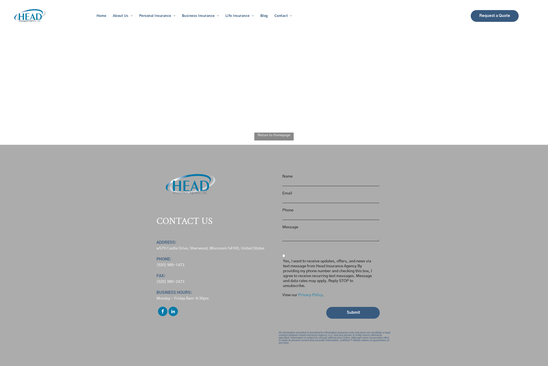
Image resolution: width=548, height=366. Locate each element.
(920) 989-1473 (170, 265)
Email (287, 193)
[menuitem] (101, 16)
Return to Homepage (274, 135)
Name (287, 176)
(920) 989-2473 (170, 282)
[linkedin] (173, 312)
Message (290, 227)
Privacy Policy (310, 295)
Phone (287, 210)
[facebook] (162, 312)
